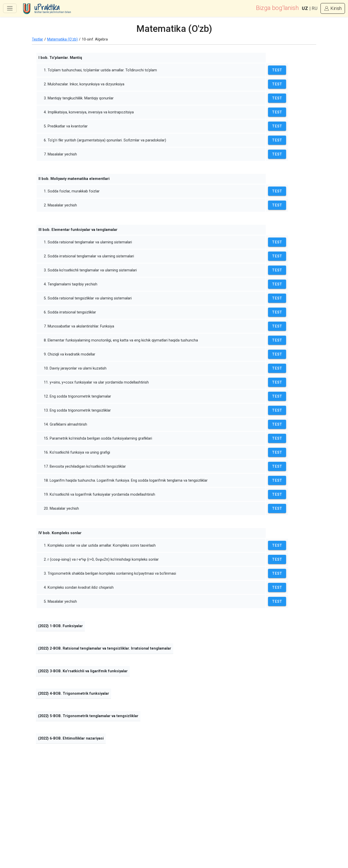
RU (314, 8)
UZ (305, 8)
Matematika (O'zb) (62, 39)
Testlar (37, 39)
